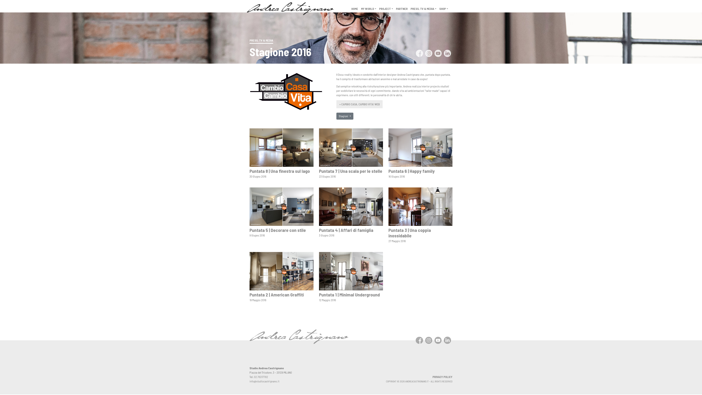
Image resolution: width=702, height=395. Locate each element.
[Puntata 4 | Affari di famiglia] (351, 206)
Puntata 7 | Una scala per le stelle (350, 171)
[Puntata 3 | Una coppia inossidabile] (420, 206)
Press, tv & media (422, 8)
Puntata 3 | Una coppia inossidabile (409, 232)
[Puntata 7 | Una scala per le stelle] (351, 147)
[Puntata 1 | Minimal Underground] (351, 270)
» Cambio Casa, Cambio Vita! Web (359, 104)
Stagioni (344, 116)
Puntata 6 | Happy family (411, 171)
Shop (442, 8)
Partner (402, 8)
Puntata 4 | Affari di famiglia (346, 230)
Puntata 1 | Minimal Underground (349, 294)
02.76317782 (261, 377)
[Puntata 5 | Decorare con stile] (282, 206)
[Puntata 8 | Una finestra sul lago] (282, 147)
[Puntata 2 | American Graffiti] (282, 270)
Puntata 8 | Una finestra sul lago (280, 171)
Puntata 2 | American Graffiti (277, 294)
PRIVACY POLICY (442, 377)
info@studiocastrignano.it (264, 381)
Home (354, 8)
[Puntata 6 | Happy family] (420, 147)
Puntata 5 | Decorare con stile (278, 230)
